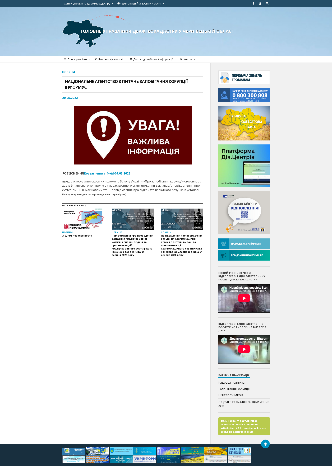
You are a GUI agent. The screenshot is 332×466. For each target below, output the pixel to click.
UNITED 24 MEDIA (231, 395)
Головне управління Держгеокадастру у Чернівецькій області (158, 31)
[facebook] (253, 3)
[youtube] (260, 3)
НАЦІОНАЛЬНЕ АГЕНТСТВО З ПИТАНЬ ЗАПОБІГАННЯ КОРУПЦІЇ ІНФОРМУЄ (126, 84)
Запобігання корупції (234, 389)
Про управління (77, 59)
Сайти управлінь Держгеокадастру (87, 3)
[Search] (267, 3)
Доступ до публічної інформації (153, 59)
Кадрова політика (231, 382)
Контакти (189, 59)
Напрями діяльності (110, 59)
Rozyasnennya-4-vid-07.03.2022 (107, 173)
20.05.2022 (70, 98)
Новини (68, 72)
